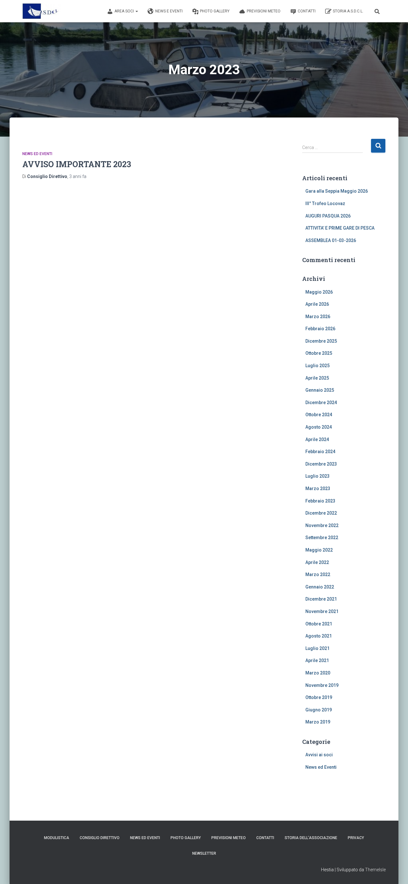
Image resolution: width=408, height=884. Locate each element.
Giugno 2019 (318, 709)
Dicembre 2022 (321, 513)
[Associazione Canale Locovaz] (41, 11)
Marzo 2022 (317, 574)
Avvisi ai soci (319, 754)
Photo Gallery (214, 11)
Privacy (356, 838)
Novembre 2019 (322, 685)
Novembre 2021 (322, 611)
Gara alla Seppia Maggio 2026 (336, 191)
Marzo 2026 (317, 316)
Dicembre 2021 (321, 599)
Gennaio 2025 (319, 390)
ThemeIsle (375, 869)
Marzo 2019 (317, 721)
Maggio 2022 (319, 549)
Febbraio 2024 (320, 451)
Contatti (307, 11)
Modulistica (56, 838)
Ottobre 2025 (318, 353)
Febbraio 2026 (320, 328)
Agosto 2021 (318, 635)
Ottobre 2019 (318, 697)
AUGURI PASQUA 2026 (328, 215)
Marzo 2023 (317, 488)
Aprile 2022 (317, 562)
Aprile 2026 (317, 304)
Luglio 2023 (317, 476)
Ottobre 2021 (318, 623)
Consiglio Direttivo (100, 838)
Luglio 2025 (317, 365)
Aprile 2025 (317, 378)
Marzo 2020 (317, 672)
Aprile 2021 (317, 660)
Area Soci (124, 11)
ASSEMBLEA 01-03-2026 (330, 240)
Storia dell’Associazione (311, 838)
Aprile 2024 (317, 439)
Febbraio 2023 (320, 500)
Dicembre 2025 (321, 341)
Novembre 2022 (322, 525)
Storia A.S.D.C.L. (348, 11)
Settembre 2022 (321, 537)
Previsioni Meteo (263, 11)
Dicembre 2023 (321, 464)
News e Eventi (169, 11)
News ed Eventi (37, 154)
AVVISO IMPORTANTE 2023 (76, 164)
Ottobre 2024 (318, 414)
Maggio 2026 (319, 292)
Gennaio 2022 (319, 586)
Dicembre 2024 (321, 402)
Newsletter (204, 853)
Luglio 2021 (317, 648)
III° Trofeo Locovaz (325, 203)
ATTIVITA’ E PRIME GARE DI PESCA (340, 228)
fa (77, 176)
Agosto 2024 (318, 427)
